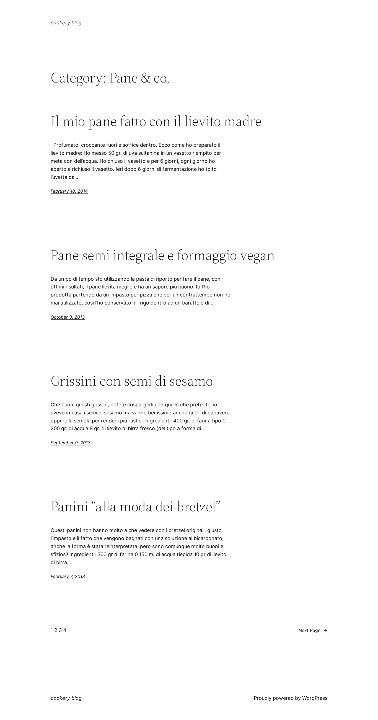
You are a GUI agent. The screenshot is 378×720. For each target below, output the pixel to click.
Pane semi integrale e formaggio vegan (163, 255)
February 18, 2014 (69, 191)
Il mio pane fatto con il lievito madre (156, 121)
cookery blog (66, 22)
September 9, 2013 (70, 442)
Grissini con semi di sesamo (132, 380)
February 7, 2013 (68, 576)
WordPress (314, 698)
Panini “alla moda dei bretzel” (135, 506)
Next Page (313, 630)
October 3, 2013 (68, 317)
